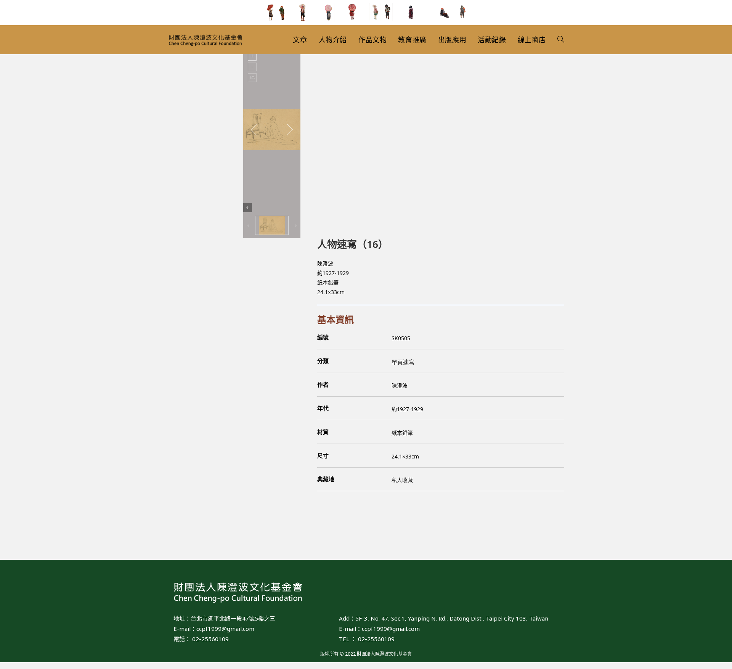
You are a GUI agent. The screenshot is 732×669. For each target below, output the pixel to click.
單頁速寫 (403, 362)
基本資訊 (335, 319)
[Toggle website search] (561, 40)
